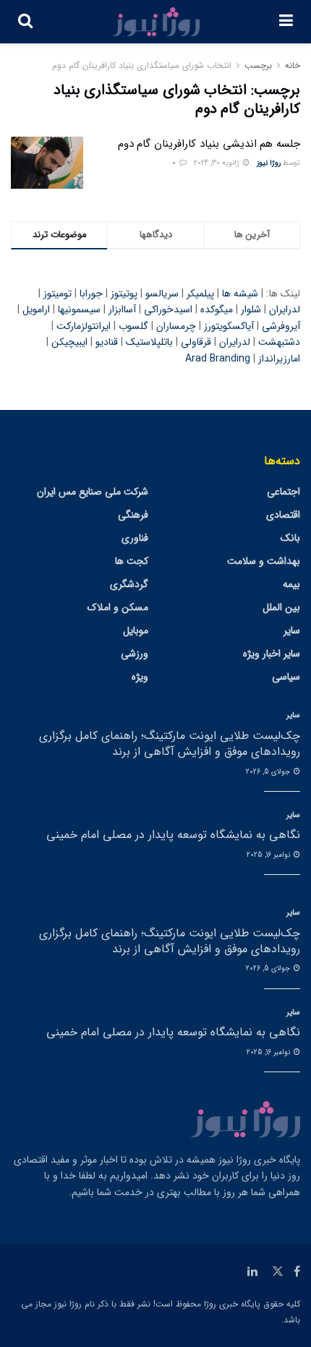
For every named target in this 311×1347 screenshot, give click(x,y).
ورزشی (134, 654)
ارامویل (36, 309)
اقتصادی (283, 515)
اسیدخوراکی (168, 309)
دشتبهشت (279, 342)
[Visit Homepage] (156, 21)
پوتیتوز (124, 294)
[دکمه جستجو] (25, 21)
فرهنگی (133, 515)
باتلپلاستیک (149, 342)
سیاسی (286, 677)
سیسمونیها (79, 309)
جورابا (91, 294)
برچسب (258, 65)
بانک (290, 538)
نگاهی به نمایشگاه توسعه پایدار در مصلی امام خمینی (173, 835)
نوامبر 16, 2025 (269, 855)
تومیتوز (57, 294)
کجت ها (131, 561)
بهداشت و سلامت (263, 561)
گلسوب (133, 326)
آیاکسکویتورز (229, 326)
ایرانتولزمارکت (83, 326)
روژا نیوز (269, 163)
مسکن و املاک (118, 607)
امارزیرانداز (279, 359)
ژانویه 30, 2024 (218, 163)
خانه (292, 65)
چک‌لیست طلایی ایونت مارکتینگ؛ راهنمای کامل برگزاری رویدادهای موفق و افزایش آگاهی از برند (169, 744)
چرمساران (176, 326)
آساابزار (122, 309)
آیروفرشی (281, 326)
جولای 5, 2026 (269, 771)
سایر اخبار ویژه (271, 654)
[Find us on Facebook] (297, 1271)
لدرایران (284, 309)
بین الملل (281, 607)
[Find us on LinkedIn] (252, 1271)
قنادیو (106, 342)
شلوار (251, 309)
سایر (292, 630)
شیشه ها (240, 294)
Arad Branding (217, 359)
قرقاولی (196, 342)
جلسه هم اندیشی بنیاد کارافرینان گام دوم (209, 144)
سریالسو (162, 294)
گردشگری (129, 584)
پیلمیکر (200, 294)
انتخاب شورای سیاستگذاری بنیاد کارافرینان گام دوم (141, 65)
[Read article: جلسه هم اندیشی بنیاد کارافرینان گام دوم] (47, 163)
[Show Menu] (286, 21)
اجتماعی (283, 492)
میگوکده (216, 309)
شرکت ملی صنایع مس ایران (92, 492)
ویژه (140, 677)
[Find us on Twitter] (278, 1271)
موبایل (135, 630)
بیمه (291, 584)
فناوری (135, 538)
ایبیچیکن (69, 342)
